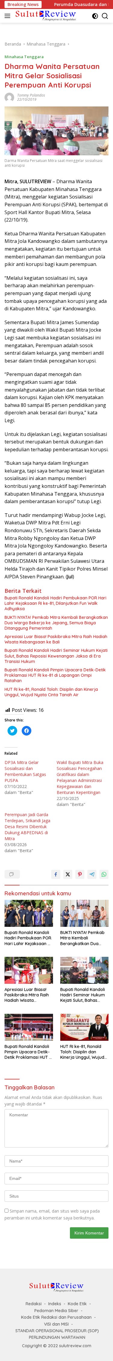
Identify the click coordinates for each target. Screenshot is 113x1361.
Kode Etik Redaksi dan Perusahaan (56, 1317)
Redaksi (34, 1303)
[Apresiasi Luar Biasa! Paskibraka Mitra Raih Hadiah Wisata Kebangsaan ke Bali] (29, 970)
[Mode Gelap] (95, 16)
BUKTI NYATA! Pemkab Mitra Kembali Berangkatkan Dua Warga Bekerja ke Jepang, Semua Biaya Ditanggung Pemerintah (56, 623)
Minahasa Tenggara (24, 56)
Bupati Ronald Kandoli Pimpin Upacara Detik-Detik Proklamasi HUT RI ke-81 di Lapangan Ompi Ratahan (55, 675)
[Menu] (9, 16)
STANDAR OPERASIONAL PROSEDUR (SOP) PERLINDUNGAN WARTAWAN (57, 1334)
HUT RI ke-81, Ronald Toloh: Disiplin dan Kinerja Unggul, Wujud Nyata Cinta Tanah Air (51, 692)
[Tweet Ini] (67, 874)
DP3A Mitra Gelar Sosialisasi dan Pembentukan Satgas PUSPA (25, 771)
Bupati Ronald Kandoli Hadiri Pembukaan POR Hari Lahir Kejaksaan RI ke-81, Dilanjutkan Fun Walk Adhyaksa (55, 603)
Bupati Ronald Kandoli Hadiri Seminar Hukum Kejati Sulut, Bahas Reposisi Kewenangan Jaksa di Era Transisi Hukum (56, 656)
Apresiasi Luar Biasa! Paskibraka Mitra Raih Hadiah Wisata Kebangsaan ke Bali (56, 639)
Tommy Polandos (31, 95)
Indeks (54, 1303)
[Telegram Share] (91, 874)
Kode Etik (77, 1303)
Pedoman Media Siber (56, 1310)
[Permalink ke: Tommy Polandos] (9, 97)
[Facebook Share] (55, 874)
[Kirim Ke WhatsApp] (103, 874)
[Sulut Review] (45, 16)
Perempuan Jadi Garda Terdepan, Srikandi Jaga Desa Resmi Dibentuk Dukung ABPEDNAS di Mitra (27, 826)
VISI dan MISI (56, 1324)
